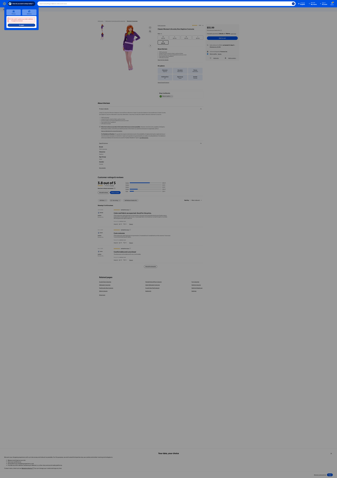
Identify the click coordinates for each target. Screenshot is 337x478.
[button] (313, 3)
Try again (21, 25)
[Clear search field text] (289, 3)
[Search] (293, 3)
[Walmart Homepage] (4, 3)
